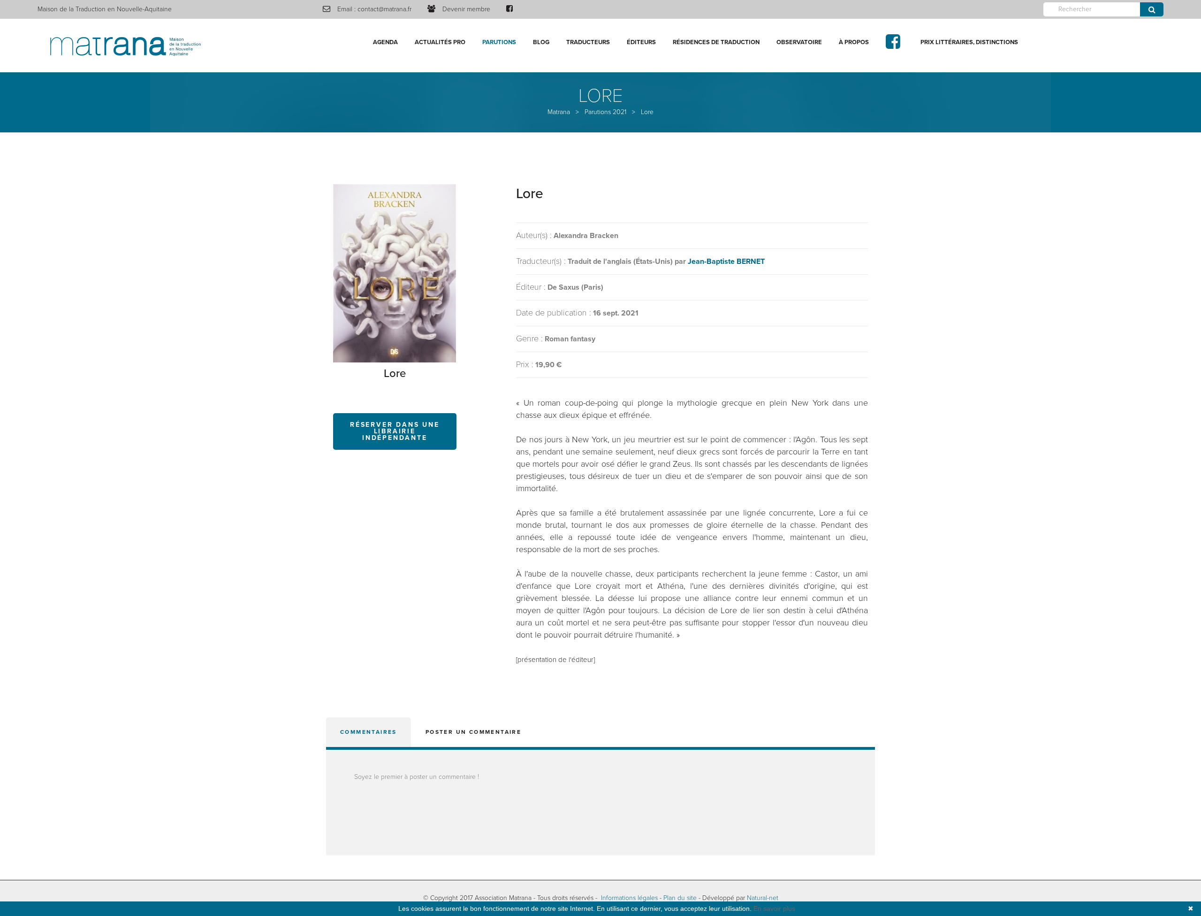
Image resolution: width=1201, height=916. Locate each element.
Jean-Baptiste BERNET (726, 261)
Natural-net (762, 898)
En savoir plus (774, 908)
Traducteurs (588, 42)
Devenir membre (466, 9)
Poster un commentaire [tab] (473, 732)
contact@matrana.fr (384, 9)
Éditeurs (641, 42)
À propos (854, 42)
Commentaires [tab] (368, 732)
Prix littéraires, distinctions (969, 42)
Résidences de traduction (716, 42)
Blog (541, 42)
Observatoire (799, 42)
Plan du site (680, 898)
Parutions (499, 42)
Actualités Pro (440, 42)
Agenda (385, 42)
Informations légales (629, 898)
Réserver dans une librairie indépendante (395, 431)
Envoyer (1151, 9)
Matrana (558, 112)
